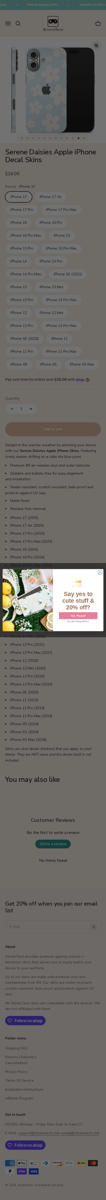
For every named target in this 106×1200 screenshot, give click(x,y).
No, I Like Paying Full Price (78, 621)
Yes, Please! (78, 615)
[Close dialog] (100, 572)
